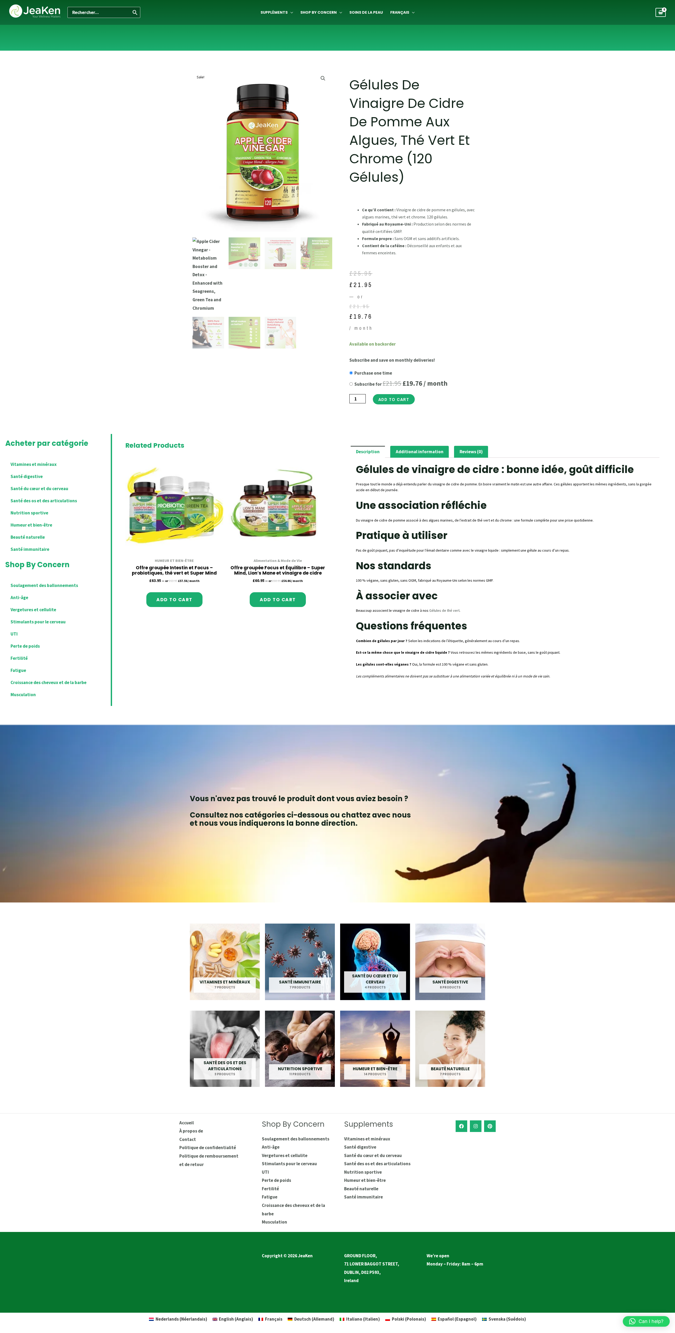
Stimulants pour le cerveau (38, 622)
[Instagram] (475, 1126)
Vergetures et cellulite (33, 610)
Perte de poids (25, 646)
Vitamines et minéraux (34, 464)
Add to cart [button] (174, 599)
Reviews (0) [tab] (471, 452)
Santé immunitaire (30, 549)
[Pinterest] (490, 1126)
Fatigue (18, 670)
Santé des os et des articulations (44, 501)
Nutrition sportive (29, 513)
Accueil (186, 1123)
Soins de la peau (366, 12)
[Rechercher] (135, 12)
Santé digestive (27, 476)
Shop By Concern (318, 12)
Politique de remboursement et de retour (208, 1160)
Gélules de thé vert (444, 610)
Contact (187, 1139)
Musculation (23, 694)
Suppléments (274, 12)
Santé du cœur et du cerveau (39, 488)
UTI (14, 634)
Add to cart (393, 399)
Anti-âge (19, 597)
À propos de (191, 1131)
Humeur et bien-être (31, 525)
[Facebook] (461, 1126)
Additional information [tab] (419, 452)
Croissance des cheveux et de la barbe (48, 682)
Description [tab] (368, 452)
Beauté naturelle (28, 537)
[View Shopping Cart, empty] (660, 12)
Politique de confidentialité (207, 1147)
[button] (323, 78)
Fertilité (19, 658)
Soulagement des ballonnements (44, 585)
